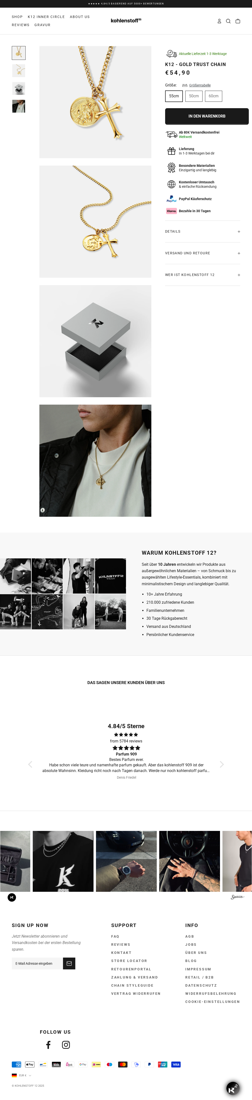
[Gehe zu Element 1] (19, 53)
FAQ (115, 936)
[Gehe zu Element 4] (19, 106)
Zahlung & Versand (134, 977)
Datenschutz (201, 985)
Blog (191, 961)
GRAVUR (42, 25)
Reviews (121, 944)
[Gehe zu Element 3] (19, 88)
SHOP (17, 17)
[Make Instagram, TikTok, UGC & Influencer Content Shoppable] (237, 898)
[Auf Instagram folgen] (66, 1045)
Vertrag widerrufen (136, 994)
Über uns (196, 953)
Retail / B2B (199, 977)
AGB (189, 936)
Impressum (198, 969)
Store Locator (129, 961)
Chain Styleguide (132, 985)
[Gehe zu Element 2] (19, 71)
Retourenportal (131, 969)
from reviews (126, 741)
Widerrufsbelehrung (210, 994)
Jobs (191, 944)
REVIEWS (21, 25)
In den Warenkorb (207, 116)
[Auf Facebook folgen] (48, 1045)
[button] (31, 764)
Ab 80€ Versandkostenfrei (126, 3)
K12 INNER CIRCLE (46, 17)
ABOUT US (80, 17)
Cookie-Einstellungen (212, 1002)
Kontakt (121, 953)
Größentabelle (200, 85)
